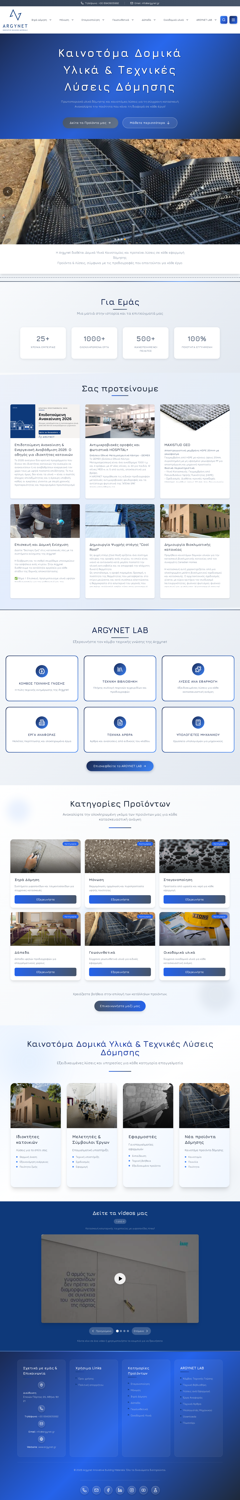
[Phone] (84, 1490)
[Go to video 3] (124, 1331)
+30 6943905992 (48, 1416)
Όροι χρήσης (86, 1378)
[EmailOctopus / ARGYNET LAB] (155, 1490)
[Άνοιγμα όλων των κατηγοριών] (233, 20)
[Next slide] (232, 192)
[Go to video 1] (117, 1331)
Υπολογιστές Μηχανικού (197, 1410)
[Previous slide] (8, 192)
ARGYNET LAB (204, 19)
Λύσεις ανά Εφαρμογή (196, 1391)
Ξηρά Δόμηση (39, 19)
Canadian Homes (187, 562)
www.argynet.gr (47, 1446)
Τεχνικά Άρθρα (192, 1403)
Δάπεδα (146, 19)
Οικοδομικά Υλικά (141, 1415)
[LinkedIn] (120, 1490)
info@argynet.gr (46, 1431)
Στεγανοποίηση (91, 19)
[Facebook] (108, 1490)
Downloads (189, 1416)
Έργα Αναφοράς (193, 1397)
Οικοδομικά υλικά (174, 19)
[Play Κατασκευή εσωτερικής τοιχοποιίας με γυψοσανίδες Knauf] (120, 1278)
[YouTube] (143, 1490)
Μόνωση (64, 19)
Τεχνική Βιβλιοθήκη (194, 1384)
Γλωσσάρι (189, 1422)
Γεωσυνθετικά (120, 19)
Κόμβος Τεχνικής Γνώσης (198, 1378)
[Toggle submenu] (50, 20)
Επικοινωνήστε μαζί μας (120, 1006)
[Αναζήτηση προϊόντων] (223, 20)
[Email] (96, 1490)
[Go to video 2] (121, 1331)
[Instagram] (132, 1490)
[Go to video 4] (128, 1331)
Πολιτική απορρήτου (90, 1384)
